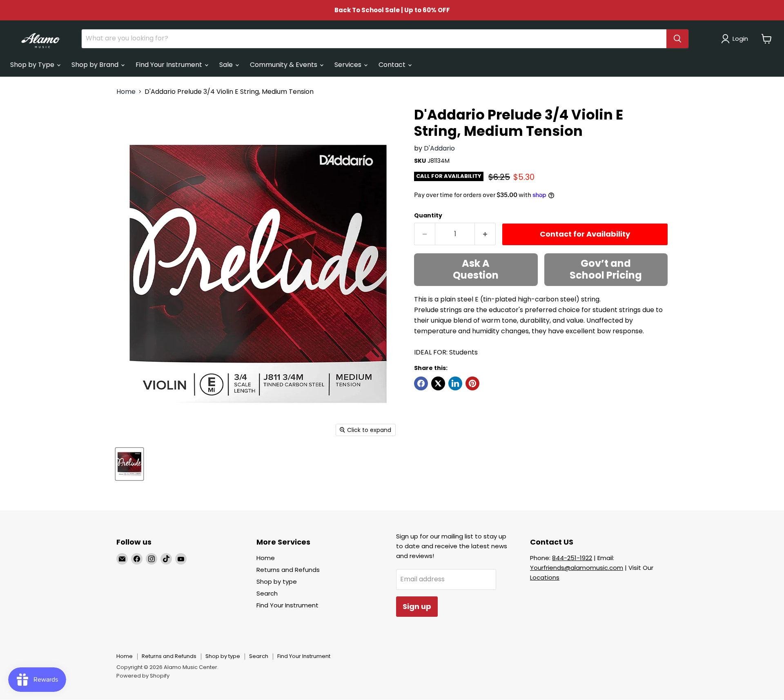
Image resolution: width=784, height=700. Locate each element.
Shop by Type (33, 64)
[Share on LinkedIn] (455, 383)
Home (126, 91)
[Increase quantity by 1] (485, 234)
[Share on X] (438, 383)
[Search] (677, 38)
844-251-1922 (572, 558)
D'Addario (439, 148)
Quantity (428, 215)
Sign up (417, 606)
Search (267, 593)
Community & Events (284, 64)
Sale (226, 64)
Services (348, 64)
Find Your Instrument (170, 64)
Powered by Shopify (142, 676)
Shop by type (276, 581)
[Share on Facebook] (421, 383)
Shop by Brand (95, 64)
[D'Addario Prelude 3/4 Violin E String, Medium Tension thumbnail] (129, 464)
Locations (544, 577)
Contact (393, 64)
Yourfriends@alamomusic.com (576, 567)
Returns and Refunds (288, 569)
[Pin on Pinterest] (472, 383)
